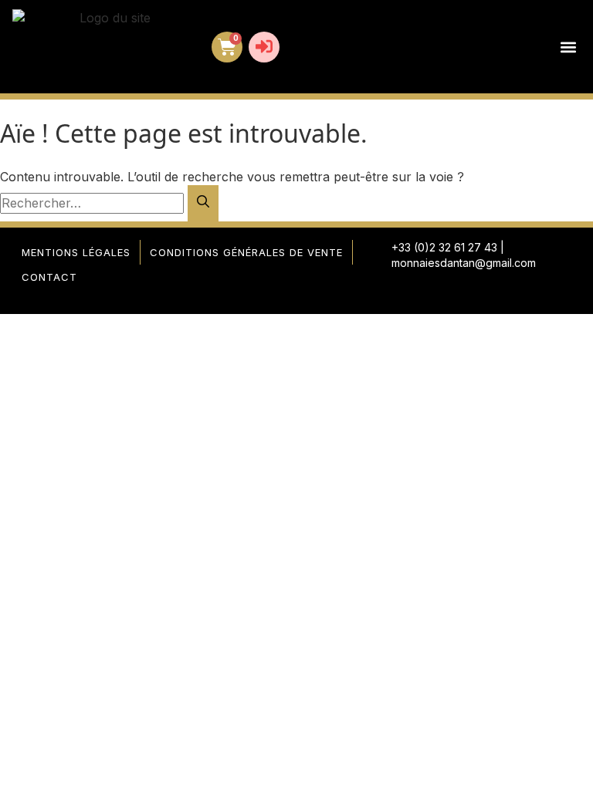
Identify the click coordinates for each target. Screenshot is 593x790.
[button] (568, 46)
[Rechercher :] (94, 203)
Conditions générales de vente (246, 252)
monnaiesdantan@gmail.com (463, 262)
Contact (49, 277)
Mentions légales (76, 252)
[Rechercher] (203, 203)
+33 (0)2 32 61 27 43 (444, 247)
